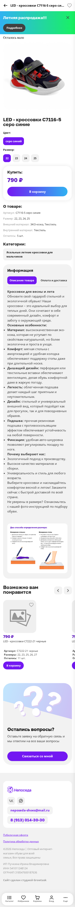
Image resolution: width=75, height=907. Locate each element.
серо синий (14, 141)
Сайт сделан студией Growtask (24, 880)
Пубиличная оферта (15, 835)
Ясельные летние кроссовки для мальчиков (29, 254)
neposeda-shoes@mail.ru (30, 810)
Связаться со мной (37, 756)
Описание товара (22, 280)
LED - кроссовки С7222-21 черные (24, 641)
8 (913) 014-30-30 (27, 819)
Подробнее (14, 28)
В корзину (37, 191)
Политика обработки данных (21, 841)
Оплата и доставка (54, 280)
